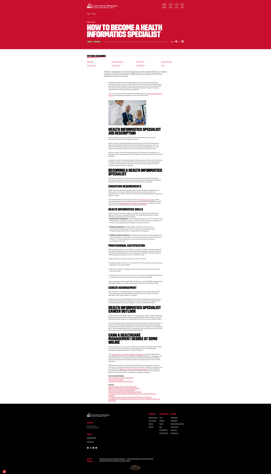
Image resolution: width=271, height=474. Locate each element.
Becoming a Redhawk (117, 61)
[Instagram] (90, 448)
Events (161, 423)
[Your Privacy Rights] (4, 471)
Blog (94, 13)
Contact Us (90, 441)
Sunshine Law (174, 433)
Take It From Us (116, 65)
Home (88, 13)
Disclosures (174, 430)
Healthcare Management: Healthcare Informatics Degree (114, 460)
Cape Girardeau (153, 417)
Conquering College (166, 61)
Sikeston (151, 426)
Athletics (161, 420)
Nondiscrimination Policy (177, 423)
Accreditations (163, 430)
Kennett (151, 423)
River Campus (152, 420)
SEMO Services (140, 61)
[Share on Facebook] (176, 41)
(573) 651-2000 (91, 437)
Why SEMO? (90, 61)
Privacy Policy (174, 426)
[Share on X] (179, 41)
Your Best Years (91, 65)
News (160, 417)
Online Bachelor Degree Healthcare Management (112, 458)
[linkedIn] (93, 448)
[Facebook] (88, 448)
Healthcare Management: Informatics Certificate (140, 458)
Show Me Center (163, 433)
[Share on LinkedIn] (182, 41)
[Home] (102, 6)
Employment (174, 417)
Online (162, 65)
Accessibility (174, 420)
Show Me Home (140, 65)
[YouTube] (96, 448)
